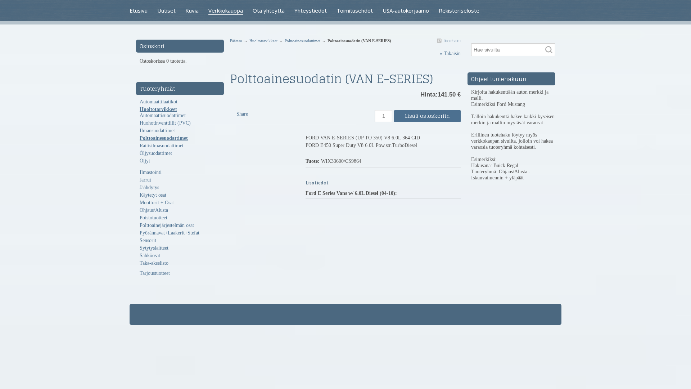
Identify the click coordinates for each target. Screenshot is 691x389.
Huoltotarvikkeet (263, 41)
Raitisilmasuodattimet (162, 145)
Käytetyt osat (153, 195)
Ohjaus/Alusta (154, 210)
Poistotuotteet (153, 217)
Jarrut (145, 180)
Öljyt (145, 161)
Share (242, 114)
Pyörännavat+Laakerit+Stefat (169, 233)
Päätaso (236, 41)
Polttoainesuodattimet (302, 41)
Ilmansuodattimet (157, 130)
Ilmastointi (151, 172)
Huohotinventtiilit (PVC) (165, 123)
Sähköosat (150, 255)
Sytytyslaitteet (154, 248)
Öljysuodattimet (156, 153)
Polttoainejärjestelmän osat (167, 225)
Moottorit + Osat (157, 202)
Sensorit (148, 240)
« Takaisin (450, 53)
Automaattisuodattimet (163, 115)
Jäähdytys (149, 187)
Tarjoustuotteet (155, 273)
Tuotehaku (451, 40)
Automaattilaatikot (158, 101)
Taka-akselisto (154, 263)
